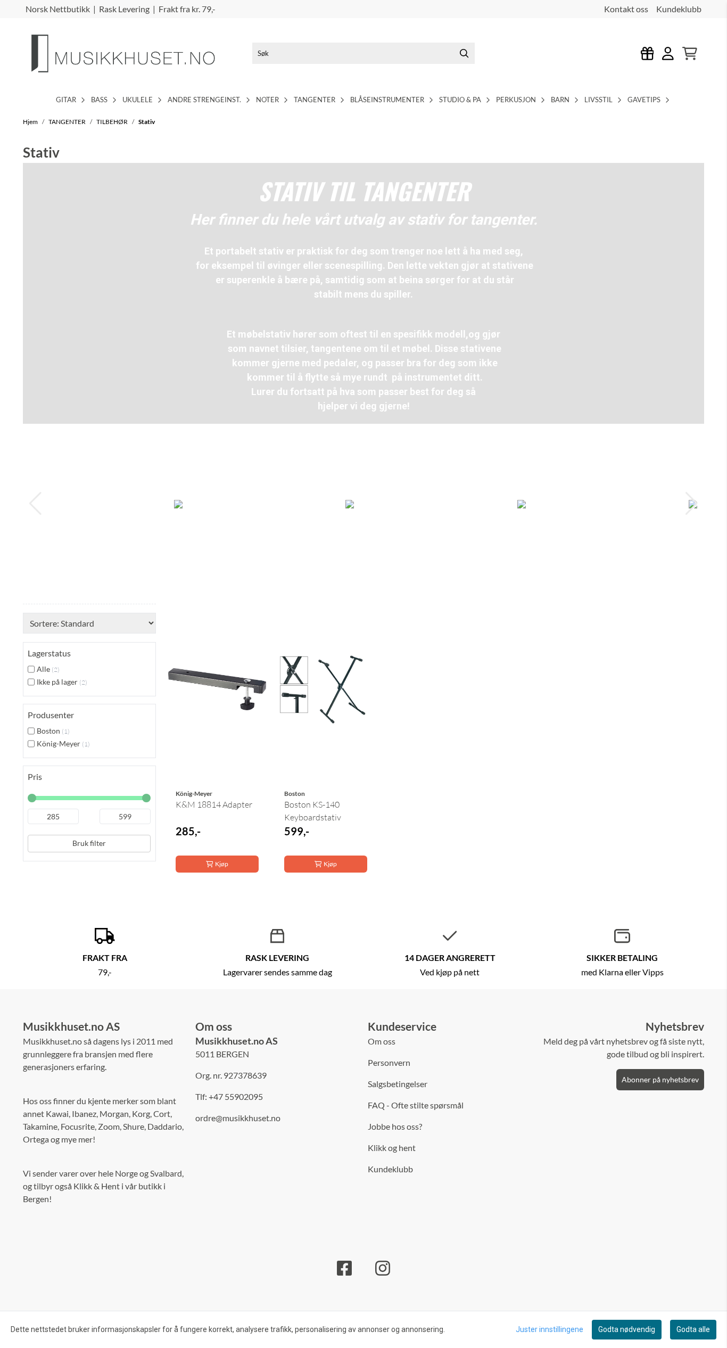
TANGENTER (67, 122)
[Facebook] (344, 1268)
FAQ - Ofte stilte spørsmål (416, 1105)
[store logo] (132, 53)
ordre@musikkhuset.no (237, 1118)
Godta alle (693, 1329)
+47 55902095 (236, 1096)
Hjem (31, 122)
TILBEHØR (112, 122)
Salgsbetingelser (397, 1084)
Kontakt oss (626, 9)
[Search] (464, 53)
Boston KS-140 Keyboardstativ (312, 811)
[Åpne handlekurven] (689, 53)
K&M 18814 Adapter (214, 804)
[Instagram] (383, 1268)
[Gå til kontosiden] (668, 53)
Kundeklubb (678, 9)
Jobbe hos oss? (395, 1126)
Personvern (389, 1062)
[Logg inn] (647, 53)
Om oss (381, 1041)
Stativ (146, 122)
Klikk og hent (392, 1147)
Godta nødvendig (626, 1329)
